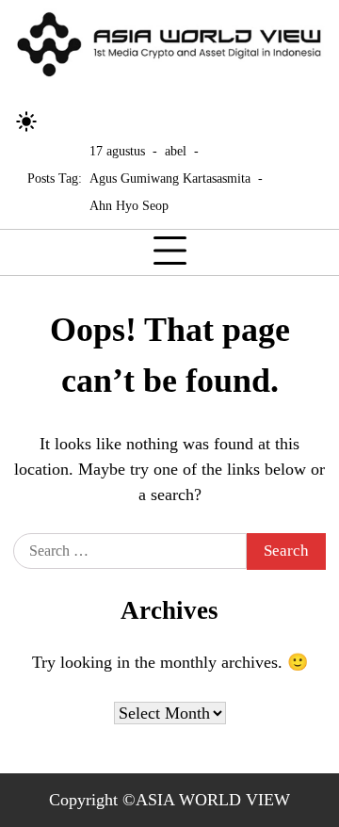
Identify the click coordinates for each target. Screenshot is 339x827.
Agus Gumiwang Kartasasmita (169, 178)
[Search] (61, 121)
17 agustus (117, 150)
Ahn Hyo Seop (129, 205)
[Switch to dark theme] (26, 121)
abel (175, 150)
